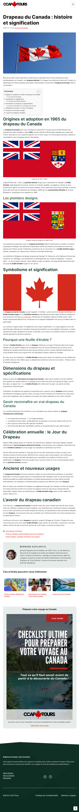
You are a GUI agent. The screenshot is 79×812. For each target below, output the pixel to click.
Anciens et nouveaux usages (15, 110)
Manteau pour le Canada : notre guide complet (37, 595)
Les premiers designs (14, 97)
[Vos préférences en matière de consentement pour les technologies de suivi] (75, 808)
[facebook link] (50, 776)
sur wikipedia (26, 317)
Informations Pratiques (14, 531)
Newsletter (7, 778)
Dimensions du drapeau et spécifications (19, 103)
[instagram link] (45, 776)
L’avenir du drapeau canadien (15, 113)
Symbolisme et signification (15, 99)
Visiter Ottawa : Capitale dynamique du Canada (23, 537)
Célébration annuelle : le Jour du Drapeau (19, 108)
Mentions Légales (68, 795)
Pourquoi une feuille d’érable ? (17, 101)
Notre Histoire (8, 773)
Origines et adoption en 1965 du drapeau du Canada (22, 94)
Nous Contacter (9, 776)
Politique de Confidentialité (46, 795)
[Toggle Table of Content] (37, 91)
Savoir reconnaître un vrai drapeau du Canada (22, 106)
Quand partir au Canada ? (62, 594)
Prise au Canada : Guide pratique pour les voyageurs (25, 534)
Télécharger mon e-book (39, 725)
